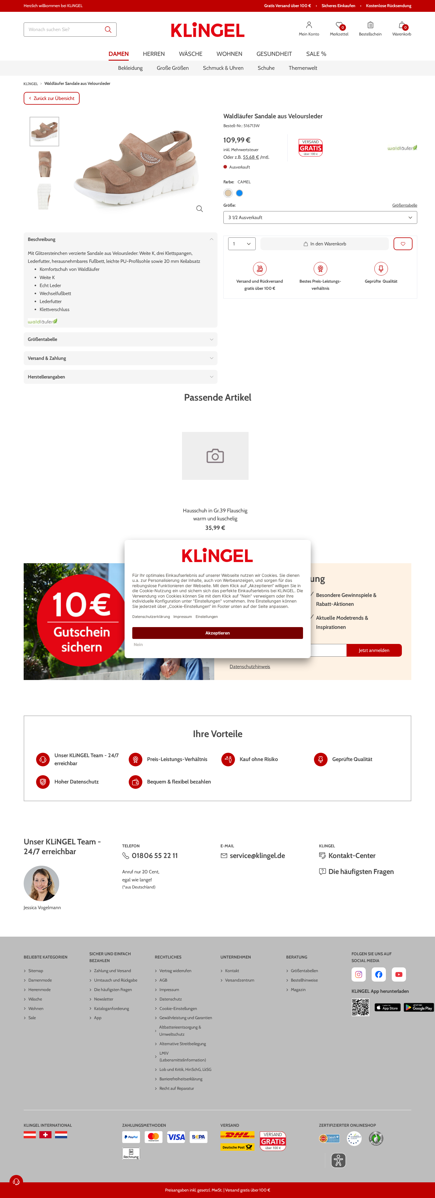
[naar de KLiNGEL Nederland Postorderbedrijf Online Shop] (61, 1134)
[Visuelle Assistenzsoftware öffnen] (335, 1160)
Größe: (229, 205)
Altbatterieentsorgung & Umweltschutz (180, 1030)
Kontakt (232, 970)
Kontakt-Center (352, 855)
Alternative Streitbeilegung (183, 1043)
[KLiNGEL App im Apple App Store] (388, 1007)
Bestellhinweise (304, 980)
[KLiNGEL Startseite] (207, 29)
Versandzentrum (239, 980)
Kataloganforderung (111, 1008)
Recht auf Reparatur (177, 1088)
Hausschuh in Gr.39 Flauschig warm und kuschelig (215, 514)
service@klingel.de (257, 855)
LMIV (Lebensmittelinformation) (183, 1056)
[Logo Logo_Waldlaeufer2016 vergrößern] (42, 321)
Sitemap (35, 970)
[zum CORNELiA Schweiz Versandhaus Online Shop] (45, 1134)
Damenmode (40, 980)
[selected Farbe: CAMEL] (228, 192)
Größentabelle (404, 205)
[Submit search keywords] (108, 29)
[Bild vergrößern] (200, 209)
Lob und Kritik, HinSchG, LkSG (185, 1069)
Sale (32, 1017)
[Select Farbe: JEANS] (239, 192)
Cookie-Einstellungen (178, 1008)
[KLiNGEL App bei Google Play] (419, 1007)
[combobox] (70, 29)
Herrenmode (39, 989)
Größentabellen (304, 970)
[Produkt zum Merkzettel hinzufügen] (403, 243)
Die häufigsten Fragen (361, 871)
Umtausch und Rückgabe (115, 980)
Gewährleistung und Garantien (186, 1017)
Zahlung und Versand (112, 970)
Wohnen (36, 1008)
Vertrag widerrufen (175, 970)
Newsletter (103, 999)
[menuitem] (119, 54)
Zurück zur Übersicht (54, 98)
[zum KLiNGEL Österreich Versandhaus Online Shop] (30, 1134)
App (98, 1017)
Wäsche (35, 999)
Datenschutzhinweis (250, 666)
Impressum (169, 989)
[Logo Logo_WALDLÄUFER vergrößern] (402, 148)
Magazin (298, 989)
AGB (163, 980)
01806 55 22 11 (155, 855)
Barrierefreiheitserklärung (181, 1079)
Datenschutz (171, 999)
